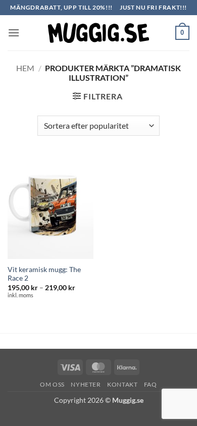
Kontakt (122, 384)
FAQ (150, 384)
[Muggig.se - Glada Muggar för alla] (98, 33)
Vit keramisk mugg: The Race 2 (44, 274)
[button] (14, 32)
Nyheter (86, 384)
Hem (25, 68)
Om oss (52, 384)
